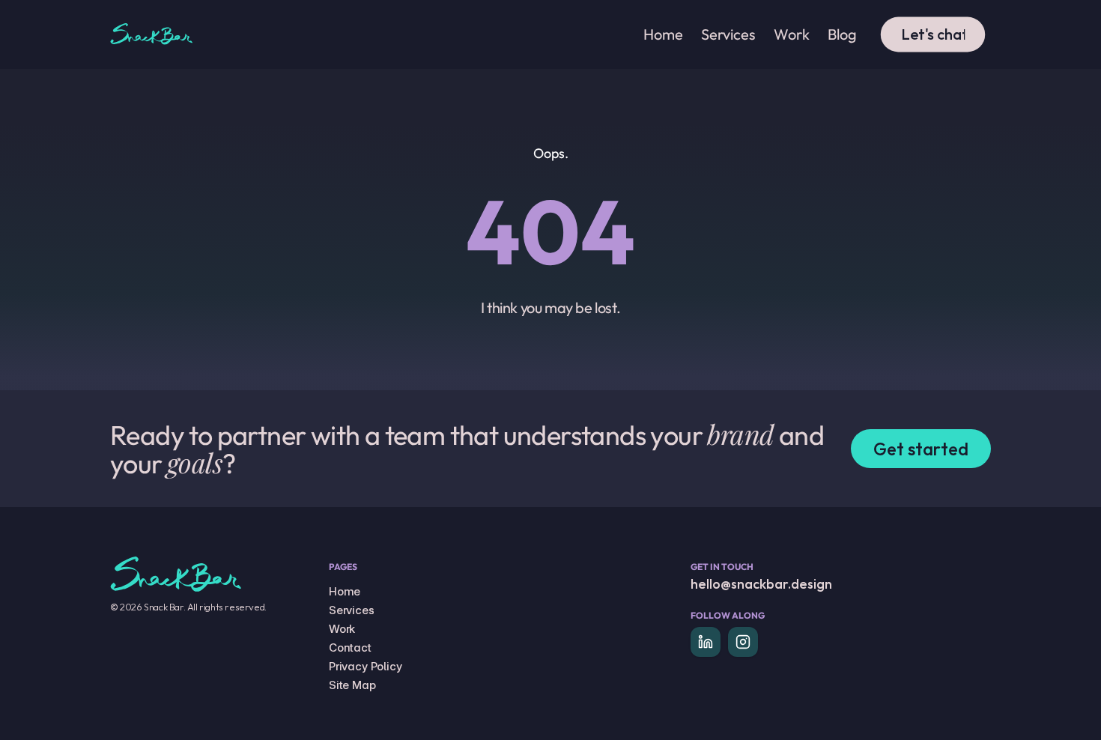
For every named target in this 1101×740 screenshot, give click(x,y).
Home (344, 591)
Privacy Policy (365, 666)
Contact (350, 647)
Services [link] (728, 34)
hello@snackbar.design (761, 583)
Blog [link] (842, 34)
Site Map (352, 685)
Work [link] (792, 34)
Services (351, 610)
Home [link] (663, 34)
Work (342, 629)
